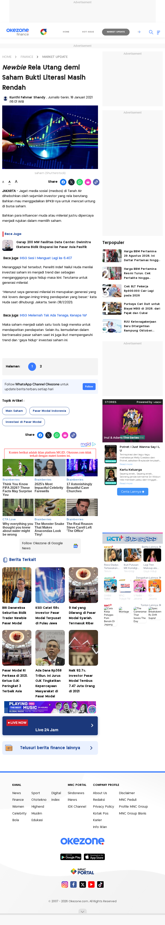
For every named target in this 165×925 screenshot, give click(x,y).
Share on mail (88, 182)
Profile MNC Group (133, 806)
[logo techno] (17, 32)
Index (55, 799)
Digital (56, 793)
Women (18, 806)
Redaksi (99, 799)
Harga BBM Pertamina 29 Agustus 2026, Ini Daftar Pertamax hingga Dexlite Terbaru (142, 256)
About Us (100, 793)
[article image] (112, 255)
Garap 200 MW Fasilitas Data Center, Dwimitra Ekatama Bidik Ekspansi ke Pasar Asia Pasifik (53, 245)
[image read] (7, 245)
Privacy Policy (103, 806)
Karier (97, 820)
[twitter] (82, 884)
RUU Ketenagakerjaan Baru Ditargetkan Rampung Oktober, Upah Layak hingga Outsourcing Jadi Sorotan (140, 326)
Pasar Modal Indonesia (49, 411)
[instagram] (64, 884)
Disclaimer (127, 793)
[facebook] (73, 884)
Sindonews (76, 793)
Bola (15, 820)
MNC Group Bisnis (132, 813)
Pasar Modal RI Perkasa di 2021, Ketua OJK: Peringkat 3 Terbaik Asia (15, 681)
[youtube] (91, 884)
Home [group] (66, 32)
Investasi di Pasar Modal (23, 422)
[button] (140, 31)
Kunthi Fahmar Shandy (27, 97)
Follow (89, 386)
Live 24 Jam (46, 730)
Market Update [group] (116, 32)
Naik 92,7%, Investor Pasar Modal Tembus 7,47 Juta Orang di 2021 (82, 681)
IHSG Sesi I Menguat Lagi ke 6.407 (46, 258)
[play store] (70, 857)
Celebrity (19, 813)
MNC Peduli (127, 799)
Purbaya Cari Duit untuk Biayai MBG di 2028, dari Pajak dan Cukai (142, 309)
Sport (35, 793)
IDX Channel (77, 806)
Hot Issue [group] (88, 32)
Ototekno (38, 799)
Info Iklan (100, 827)
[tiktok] (100, 884)
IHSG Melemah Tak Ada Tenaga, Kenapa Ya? (53, 315)
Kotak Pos (100, 813)
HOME (6, 56)
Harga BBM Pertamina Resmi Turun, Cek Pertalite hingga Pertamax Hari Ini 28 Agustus (140, 274)
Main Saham (14, 411)
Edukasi (37, 820)
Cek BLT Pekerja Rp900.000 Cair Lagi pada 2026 (139, 291)
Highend (37, 806)
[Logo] (43, 32)
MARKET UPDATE (55, 56)
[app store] (94, 857)
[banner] (50, 712)
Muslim (36, 813)
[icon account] (5, 98)
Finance (18, 799)
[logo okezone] (82, 841)
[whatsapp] (79, 182)
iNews (72, 799)
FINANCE (27, 56)
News (16, 793)
